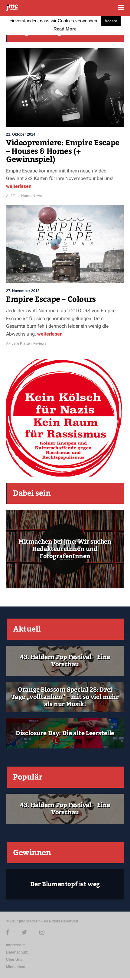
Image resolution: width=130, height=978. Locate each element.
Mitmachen (15, 967)
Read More (65, 28)
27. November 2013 (23, 291)
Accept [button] (111, 21)
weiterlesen (18, 186)
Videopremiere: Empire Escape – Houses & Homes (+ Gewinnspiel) (62, 151)
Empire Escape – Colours (51, 299)
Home (26, 196)
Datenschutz (17, 952)
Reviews (39, 343)
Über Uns (14, 959)
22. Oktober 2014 (20, 134)
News (37, 196)
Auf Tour (13, 196)
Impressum (16, 945)
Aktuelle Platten (19, 343)
